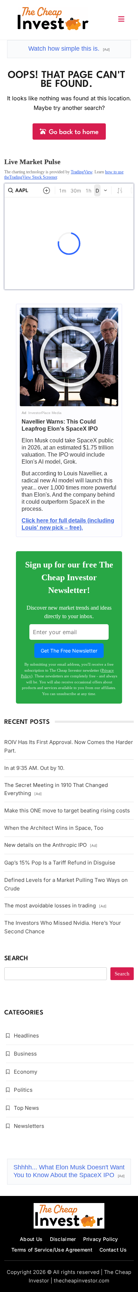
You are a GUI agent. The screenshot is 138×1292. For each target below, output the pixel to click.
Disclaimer (63, 1239)
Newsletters (29, 1126)
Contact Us (113, 1250)
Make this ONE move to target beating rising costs (67, 810)
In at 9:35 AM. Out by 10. (34, 768)
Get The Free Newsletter (69, 651)
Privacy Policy (100, 1239)
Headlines (26, 1035)
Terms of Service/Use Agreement (51, 1250)
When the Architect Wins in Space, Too (53, 827)
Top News (26, 1107)
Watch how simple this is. (69, 48)
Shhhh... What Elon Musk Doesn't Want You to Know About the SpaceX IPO (69, 1171)
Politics (23, 1089)
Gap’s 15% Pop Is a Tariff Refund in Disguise (59, 862)
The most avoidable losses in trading (55, 905)
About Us (31, 1239)
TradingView (81, 171)
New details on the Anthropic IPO (50, 845)
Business (25, 1053)
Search (16, 959)
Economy (25, 1071)
